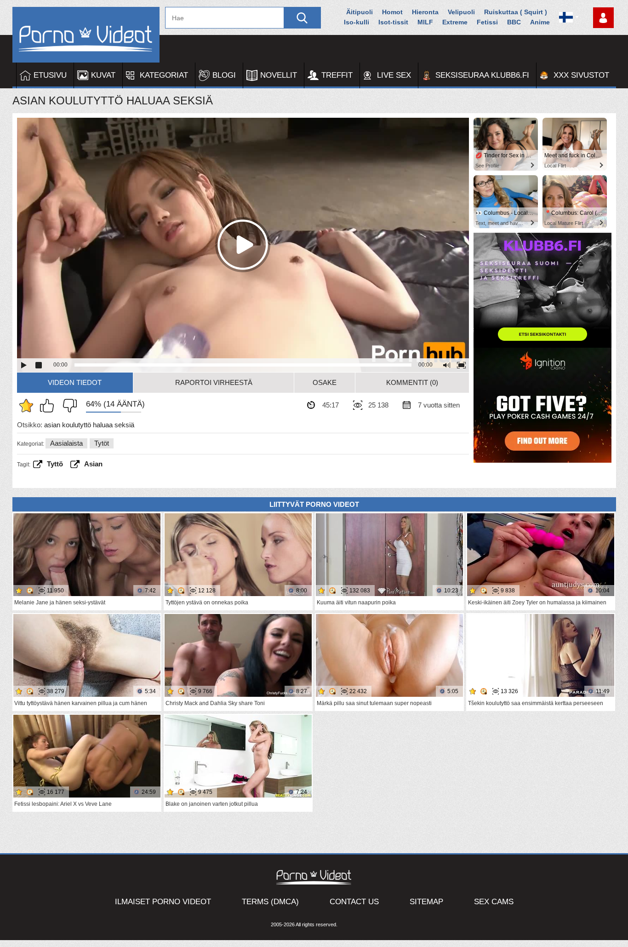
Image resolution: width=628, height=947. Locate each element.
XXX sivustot (581, 75)
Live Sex (394, 75)
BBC (514, 22)
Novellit (278, 75)
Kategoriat (164, 75)
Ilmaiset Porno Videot (163, 901)
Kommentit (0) (412, 382)
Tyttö (55, 464)
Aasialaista (66, 443)
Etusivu (50, 75)
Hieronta (425, 12)
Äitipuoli (359, 12)
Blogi (224, 75)
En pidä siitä (67, 406)
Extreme (455, 22)
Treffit (337, 75)
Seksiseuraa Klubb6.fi (482, 75)
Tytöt (101, 443)
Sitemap (426, 901)
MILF (425, 22)
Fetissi (487, 22)
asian (93, 464)
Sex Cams (494, 901)
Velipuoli (461, 12)
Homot (392, 12)
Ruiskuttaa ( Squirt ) (515, 12)
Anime (540, 22)
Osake (325, 382)
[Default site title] (86, 35)
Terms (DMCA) (270, 901)
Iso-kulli (356, 22)
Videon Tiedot (75, 382)
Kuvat (103, 75)
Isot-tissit (393, 22)
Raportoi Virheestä (213, 382)
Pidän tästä (49, 406)
